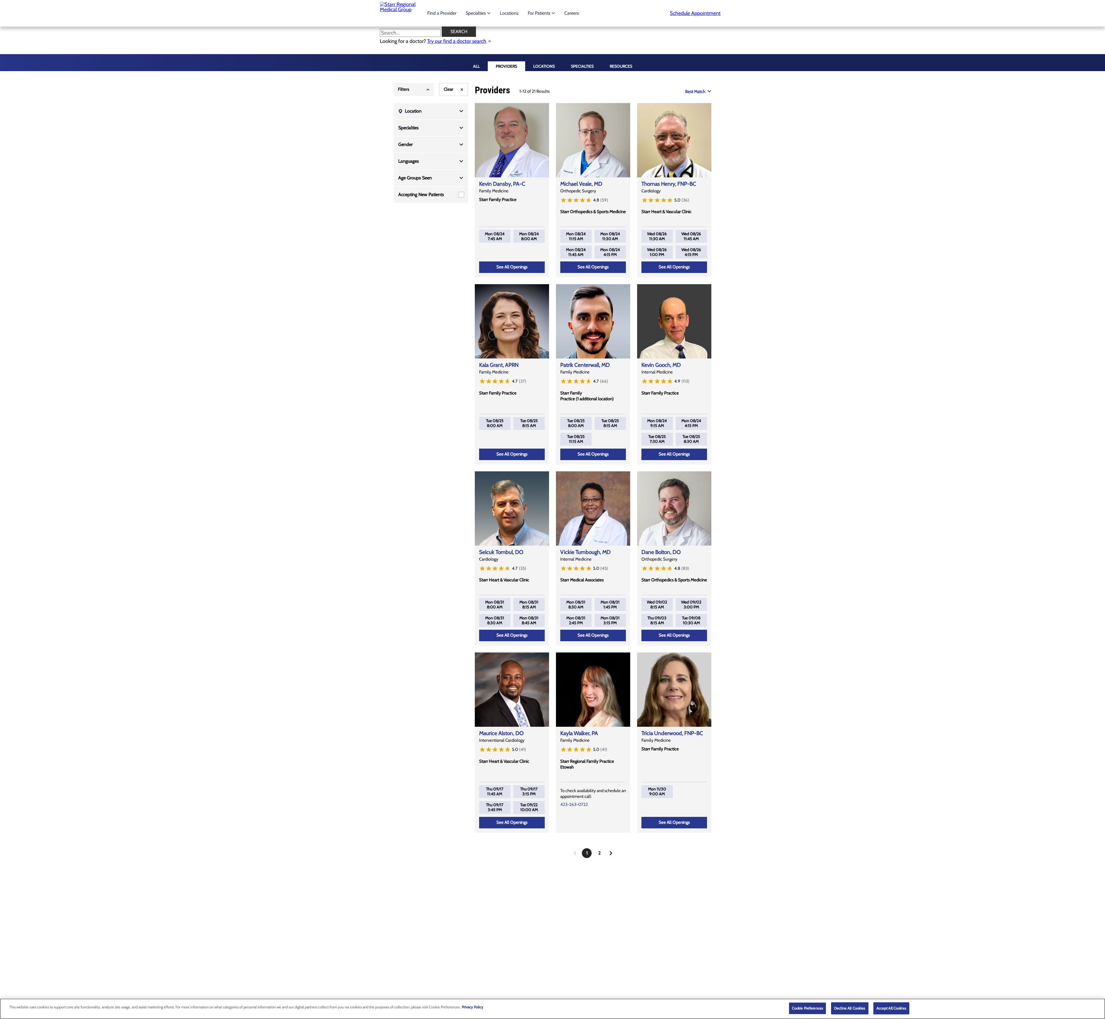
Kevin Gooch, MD (661, 365)
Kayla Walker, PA (579, 733)
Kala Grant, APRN (499, 365)
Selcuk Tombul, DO (501, 552)
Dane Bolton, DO (661, 552)
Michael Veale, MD (581, 184)
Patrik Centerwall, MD (585, 365)
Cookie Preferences (807, 1008)
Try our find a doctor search (456, 41)
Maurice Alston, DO (501, 733)
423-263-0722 (574, 804)
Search (458, 31)
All (476, 66)
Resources (621, 66)
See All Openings (511, 267)
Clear (448, 89)
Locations (509, 13)
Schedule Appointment (695, 13)
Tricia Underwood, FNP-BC (672, 733)
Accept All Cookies (891, 1008)
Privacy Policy (472, 1007)
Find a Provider (441, 13)
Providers (506, 66)
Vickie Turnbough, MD (585, 552)
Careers (571, 13)
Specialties (476, 13)
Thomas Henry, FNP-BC (668, 184)
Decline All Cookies (849, 1008)
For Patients (540, 13)
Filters (403, 89)
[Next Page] (611, 853)
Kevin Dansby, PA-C (502, 184)
